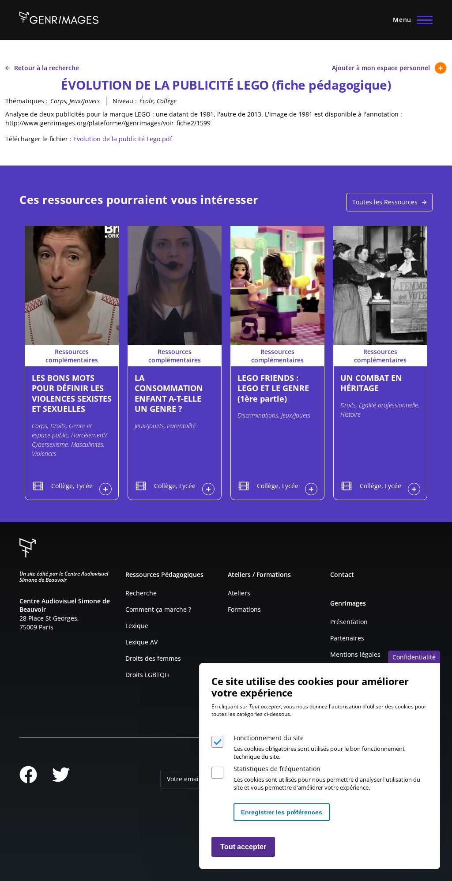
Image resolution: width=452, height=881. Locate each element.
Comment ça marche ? (158, 609)
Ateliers (239, 593)
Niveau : (125, 101)
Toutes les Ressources (385, 202)
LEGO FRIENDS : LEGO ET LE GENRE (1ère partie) (273, 388)
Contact (342, 574)
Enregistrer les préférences (281, 812)
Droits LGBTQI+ (147, 674)
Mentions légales (355, 654)
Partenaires (347, 638)
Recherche (141, 593)
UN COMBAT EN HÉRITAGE (371, 383)
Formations (244, 609)
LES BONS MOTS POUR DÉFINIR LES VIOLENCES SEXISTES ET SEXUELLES (72, 393)
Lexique (136, 625)
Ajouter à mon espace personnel (381, 68)
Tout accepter (243, 847)
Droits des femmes (153, 658)
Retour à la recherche (46, 68)
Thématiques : (26, 101)
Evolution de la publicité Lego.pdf (122, 139)
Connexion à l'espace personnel (105, 489)
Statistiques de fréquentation (277, 768)
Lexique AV (141, 642)
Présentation (349, 621)
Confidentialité (414, 657)
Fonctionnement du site (269, 738)
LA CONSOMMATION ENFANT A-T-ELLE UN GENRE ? (169, 393)
